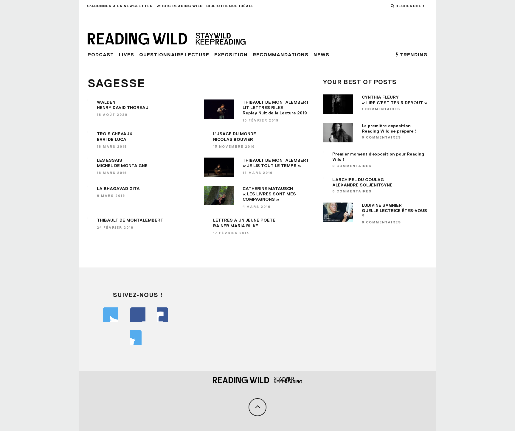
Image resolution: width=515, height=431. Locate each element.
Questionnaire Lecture (174, 54)
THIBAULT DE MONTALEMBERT (130, 220)
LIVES (126, 54)
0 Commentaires (381, 137)
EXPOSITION (231, 54)
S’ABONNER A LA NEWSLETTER (120, 6)
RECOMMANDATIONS (280, 54)
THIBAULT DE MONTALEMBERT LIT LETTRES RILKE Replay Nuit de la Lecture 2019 (276, 107)
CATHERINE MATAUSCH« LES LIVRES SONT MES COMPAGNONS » (269, 194)
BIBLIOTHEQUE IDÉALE (230, 6)
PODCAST (101, 54)
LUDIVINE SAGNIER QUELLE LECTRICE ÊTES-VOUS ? (394, 210)
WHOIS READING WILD (179, 6)
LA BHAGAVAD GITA (118, 188)
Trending (412, 54)
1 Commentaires (381, 109)
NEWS (321, 54)
